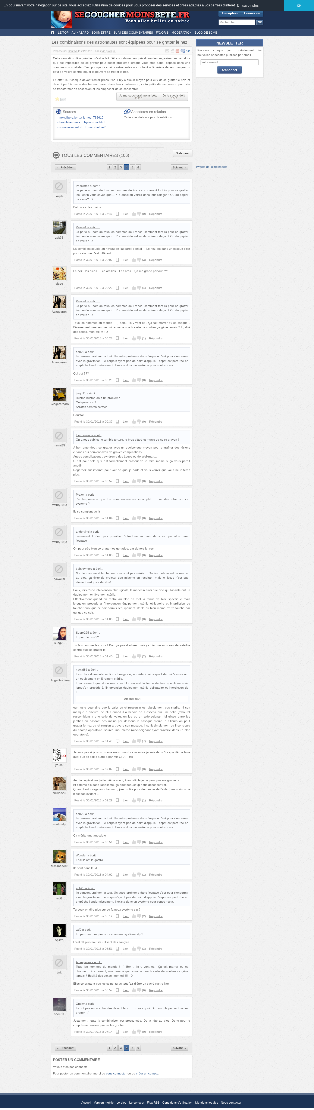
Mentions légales (206, 1102)
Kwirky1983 (59, 505)
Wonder (81, 855)
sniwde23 (59, 793)
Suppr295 (82, 632)
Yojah (59, 196)
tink (59, 972)
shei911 (59, 1014)
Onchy (80, 1003)
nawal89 (59, 445)
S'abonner (183, 153)
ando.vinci (83, 531)
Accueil (86, 1102)
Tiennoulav (83, 435)
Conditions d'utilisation (177, 1102)
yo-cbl (59, 765)
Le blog (121, 1102)
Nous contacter (231, 1102)
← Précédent (65, 167)
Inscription (230, 13)
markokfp (59, 824)
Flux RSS (153, 1102)
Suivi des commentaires (133, 32)
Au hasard (80, 32)
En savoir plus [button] (248, 5)
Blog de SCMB (206, 32)
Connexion (252, 13)
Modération (182, 32)
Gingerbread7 (60, 404)
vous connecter (116, 1073)
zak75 (59, 237)
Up (134, 214)
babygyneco (84, 568)
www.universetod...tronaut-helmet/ (82, 127)
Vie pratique (108, 51)
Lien (126, 213)
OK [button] (299, 5)
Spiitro (59, 940)
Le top (63, 32)
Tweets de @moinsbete (211, 166)
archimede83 (59, 866)
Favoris (162, 32)
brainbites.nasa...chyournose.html (82, 122)
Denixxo (73, 51)
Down (139, 214)
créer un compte (147, 1073)
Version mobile (104, 1102)
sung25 (59, 643)
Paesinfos (82, 185)
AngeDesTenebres (63, 680)
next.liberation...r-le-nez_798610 (81, 117)
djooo (59, 283)
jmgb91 (81, 393)
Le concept (136, 1102)
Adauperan (59, 311)
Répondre (156, 213)
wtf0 (59, 898)
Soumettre (101, 32)
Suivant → (179, 167)
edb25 (80, 352)
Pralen (80, 494)
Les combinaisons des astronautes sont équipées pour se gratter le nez (119, 42)
